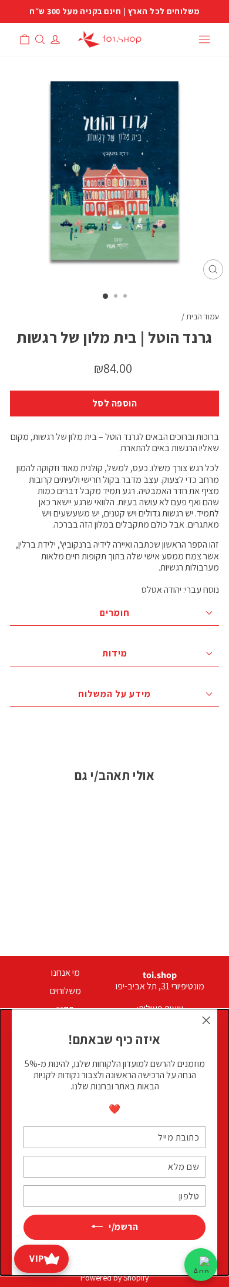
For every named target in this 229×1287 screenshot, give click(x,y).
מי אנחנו (65, 972)
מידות (114, 653)
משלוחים (65, 991)
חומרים (115, 612)
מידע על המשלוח (114, 694)
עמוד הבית (202, 316)
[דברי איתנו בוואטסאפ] (200, 1264)
